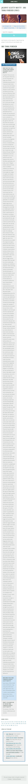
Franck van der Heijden (11, 737)
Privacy (9, 779)
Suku (7, 734)
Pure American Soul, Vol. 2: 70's (13, 743)
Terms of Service (17, 779)
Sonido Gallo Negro (10, 756)
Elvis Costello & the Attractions (13, 748)
